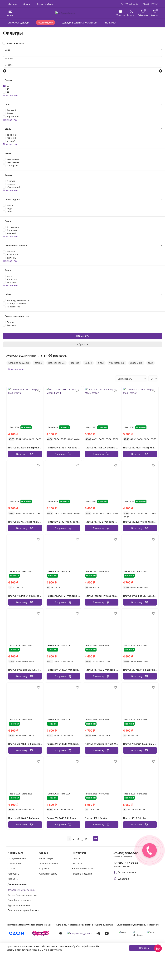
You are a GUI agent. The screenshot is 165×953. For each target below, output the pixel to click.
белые (88, 362)
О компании (14, 863)
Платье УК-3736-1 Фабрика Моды (66, 447)
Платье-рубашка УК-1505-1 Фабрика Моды (32, 669)
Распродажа (45, 22)
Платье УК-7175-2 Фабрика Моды (104, 447)
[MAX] (79, 933)
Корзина (44, 868)
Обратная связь (48, 873)
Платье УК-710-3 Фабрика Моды (103, 521)
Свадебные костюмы (19, 900)
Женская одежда (18, 22)
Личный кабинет (48, 863)
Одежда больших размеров (79, 22)
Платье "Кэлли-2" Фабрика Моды (66, 595)
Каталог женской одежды (21, 889)
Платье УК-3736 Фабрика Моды (64, 521)
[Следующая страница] (95, 838)
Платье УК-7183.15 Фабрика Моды (27, 743)
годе (150, 362)
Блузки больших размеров (22, 895)
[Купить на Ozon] (16, 933)
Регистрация (46, 858)
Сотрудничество (17, 858)
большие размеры (18, 362)
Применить (82, 335)
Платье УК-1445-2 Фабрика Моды (27, 818)
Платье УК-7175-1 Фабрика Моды (142, 447)
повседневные (56, 362)
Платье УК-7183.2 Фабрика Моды (104, 669)
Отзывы (12, 868)
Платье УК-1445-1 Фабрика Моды (66, 818)
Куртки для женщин (19, 905)
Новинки (110, 22)
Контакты (13, 878)
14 (86, 838)
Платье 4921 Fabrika (96, 818)
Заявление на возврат (84, 868)
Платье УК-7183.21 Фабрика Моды (66, 669)
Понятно (144, 947)
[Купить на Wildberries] (40, 933)
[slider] (4, 70)
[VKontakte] (61, 933)
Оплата (26, 4)
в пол (101, 362)
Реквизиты (13, 873)
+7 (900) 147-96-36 (150, 3)
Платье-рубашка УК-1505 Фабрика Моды (108, 743)
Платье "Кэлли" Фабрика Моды (141, 743)
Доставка (12, 4)
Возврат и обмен (45, 4)
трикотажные (116, 362)
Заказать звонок (127, 872)
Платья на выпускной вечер (23, 910)
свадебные (136, 362)
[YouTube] (107, 933)
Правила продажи (82, 873)
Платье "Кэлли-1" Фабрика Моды (104, 595)
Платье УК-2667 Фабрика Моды (141, 521)
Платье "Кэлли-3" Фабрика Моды (27, 595)
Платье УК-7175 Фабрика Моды (26, 521)
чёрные (74, 362)
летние (39, 362)
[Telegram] (98, 933)
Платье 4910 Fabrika (134, 818)
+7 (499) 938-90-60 (129, 3)
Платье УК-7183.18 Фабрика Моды (142, 669)
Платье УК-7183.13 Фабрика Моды (66, 743)
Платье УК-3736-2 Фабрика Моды (27, 447)
